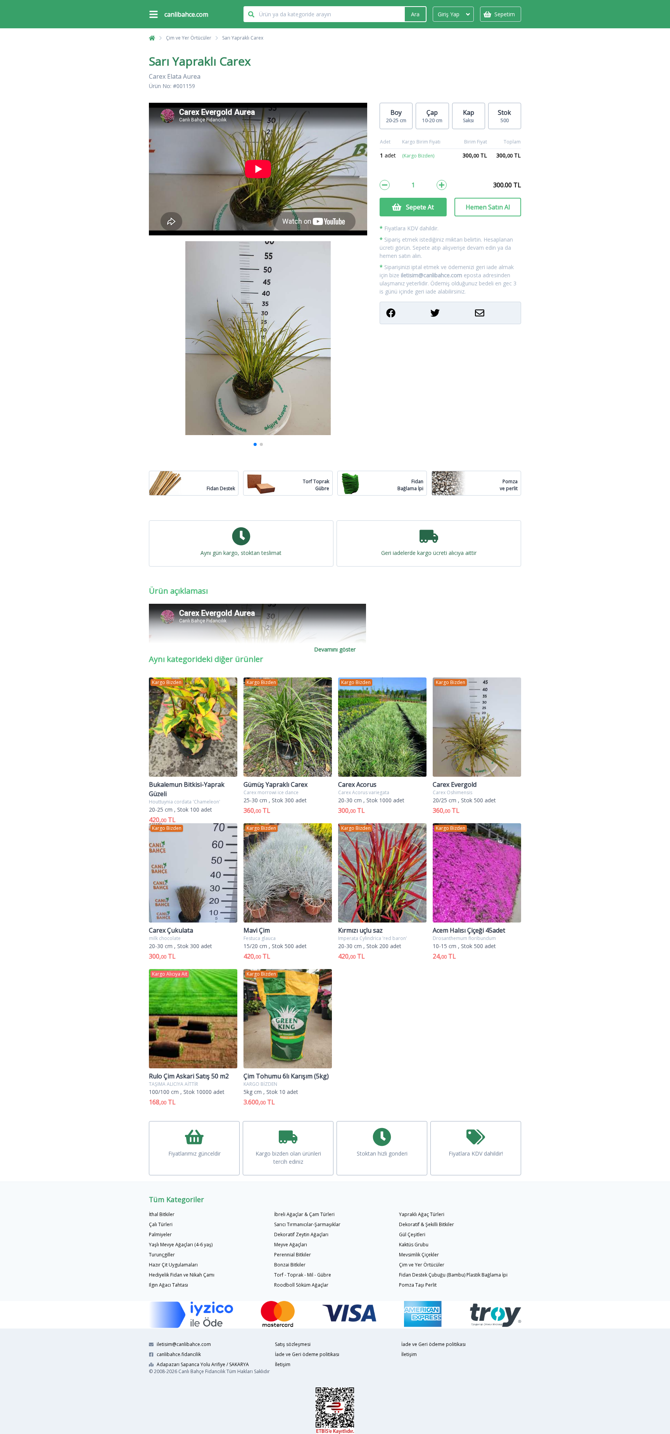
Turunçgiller (162, 1254)
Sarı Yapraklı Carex (242, 38)
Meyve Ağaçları (290, 1244)
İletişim (282, 1364)
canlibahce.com (186, 14)
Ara (415, 14)
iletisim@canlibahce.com (431, 275)
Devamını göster (335, 649)
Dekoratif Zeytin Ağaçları (301, 1234)
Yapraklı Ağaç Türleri (421, 1214)
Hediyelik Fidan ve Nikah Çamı (181, 1275)
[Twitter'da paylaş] (450, 313)
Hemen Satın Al (488, 207)
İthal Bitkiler (161, 1214)
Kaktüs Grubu (413, 1244)
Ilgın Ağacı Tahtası (168, 1285)
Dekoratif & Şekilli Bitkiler (426, 1224)
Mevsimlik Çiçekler (419, 1254)
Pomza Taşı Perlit (418, 1285)
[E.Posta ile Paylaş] (495, 313)
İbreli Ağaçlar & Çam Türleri (304, 1214)
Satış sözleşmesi (293, 1344)
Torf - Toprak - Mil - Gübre (302, 1275)
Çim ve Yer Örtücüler (188, 38)
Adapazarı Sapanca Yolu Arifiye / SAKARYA (203, 1364)
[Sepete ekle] (442, 185)
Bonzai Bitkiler (290, 1264)
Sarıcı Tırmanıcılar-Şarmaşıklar (307, 1224)
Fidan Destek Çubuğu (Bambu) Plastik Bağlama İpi (453, 1275)
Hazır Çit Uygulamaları (173, 1264)
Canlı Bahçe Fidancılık (201, 1371)
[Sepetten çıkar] (385, 185)
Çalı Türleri (161, 1224)
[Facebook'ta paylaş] (406, 313)
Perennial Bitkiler (292, 1254)
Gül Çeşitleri (412, 1234)
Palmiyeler (160, 1234)
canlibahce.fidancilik (179, 1354)
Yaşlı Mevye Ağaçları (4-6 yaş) (180, 1244)
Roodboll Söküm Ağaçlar (301, 1285)
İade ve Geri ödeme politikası (307, 1354)
